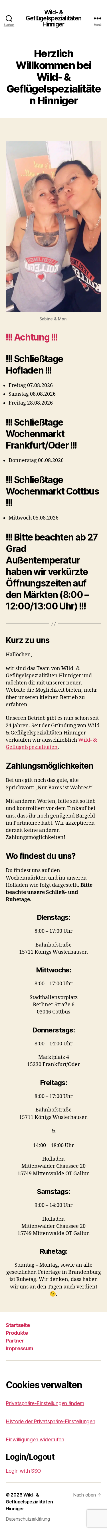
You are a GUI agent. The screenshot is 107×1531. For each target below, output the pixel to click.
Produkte (17, 1333)
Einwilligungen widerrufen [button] (35, 1439)
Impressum (19, 1348)
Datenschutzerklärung (28, 1519)
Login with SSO (23, 1471)
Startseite (18, 1325)
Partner (15, 1341)
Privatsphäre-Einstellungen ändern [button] (45, 1403)
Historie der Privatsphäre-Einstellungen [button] (50, 1421)
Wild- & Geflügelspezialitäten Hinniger (54, 18)
